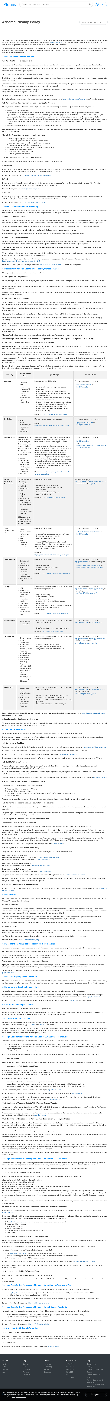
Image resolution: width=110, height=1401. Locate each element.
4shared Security (57, 844)
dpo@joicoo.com (96, 622)
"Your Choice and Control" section (74, 99)
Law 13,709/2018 (12, 1293)
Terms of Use (91, 1364)
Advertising (48, 1367)
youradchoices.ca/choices (41, 865)
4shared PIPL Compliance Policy (38, 1324)
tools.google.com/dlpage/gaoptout (94, 747)
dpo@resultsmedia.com (84, 423)
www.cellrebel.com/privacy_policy (86, 643)
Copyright (47, 1369)
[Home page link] (10, 4)
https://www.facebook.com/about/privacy (36, 175)
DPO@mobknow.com (83, 385)
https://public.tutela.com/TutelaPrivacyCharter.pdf (51, 555)
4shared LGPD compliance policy (39, 1303)
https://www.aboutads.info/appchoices (89, 567)
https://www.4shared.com (19, 1222)
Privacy (89, 1367)
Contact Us (26, 1375)
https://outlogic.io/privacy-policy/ (86, 694)
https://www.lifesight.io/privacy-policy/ (55, 613)
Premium (5, 1364)
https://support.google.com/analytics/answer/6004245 (21, 261)
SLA (88, 1377)
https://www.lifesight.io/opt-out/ (86, 593)
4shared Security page (32, 940)
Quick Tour (26, 1369)
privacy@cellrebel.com (97, 639)
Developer (47, 1372)
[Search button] (90, 4)
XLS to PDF (69, 1372)
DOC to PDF (69, 1364)
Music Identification (93, 1375)
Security (90, 1372)
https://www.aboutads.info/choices (88, 565)
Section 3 (33, 1025)
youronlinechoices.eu (47, 871)
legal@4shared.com (83, 387)
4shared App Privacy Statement (85, 1261)
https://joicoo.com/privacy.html (52, 632)
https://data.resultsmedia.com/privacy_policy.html (51, 425)
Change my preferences (19, 1397)
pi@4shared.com (8, 973)
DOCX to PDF (70, 1369)
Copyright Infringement (95, 1369)
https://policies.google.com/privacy (34, 202)
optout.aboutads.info (44, 859)
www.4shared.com (56, 42)
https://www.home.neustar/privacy (53, 498)
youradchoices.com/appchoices (75, 875)
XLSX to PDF (70, 1377)
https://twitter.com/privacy (31, 189)
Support (25, 1364)
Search (4, 1367)
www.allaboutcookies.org (68, 754)
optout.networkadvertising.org (48, 857)
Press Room (6, 1369)
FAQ (24, 1367)
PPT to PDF (69, 1375)
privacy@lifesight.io (96, 589)
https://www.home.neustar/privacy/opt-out (89, 482)
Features (26, 1372)
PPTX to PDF (70, 1367)
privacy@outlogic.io (96, 689)
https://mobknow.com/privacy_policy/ (54, 414)
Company (47, 1364)
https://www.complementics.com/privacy (56, 573)
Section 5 (42, 1025)
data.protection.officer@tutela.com (88, 532)
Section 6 (73, 1000)
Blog (3, 1372)
